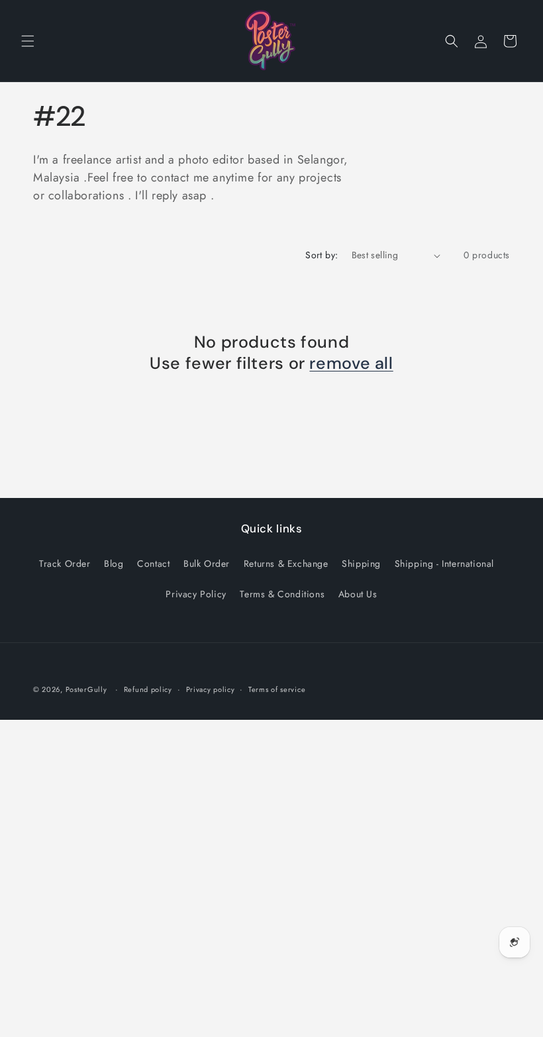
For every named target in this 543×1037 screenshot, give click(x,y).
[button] (27, 41)
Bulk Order (206, 563)
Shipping (361, 563)
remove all (351, 363)
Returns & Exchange (286, 563)
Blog (113, 563)
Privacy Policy (196, 594)
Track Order (65, 563)
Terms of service (276, 689)
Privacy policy (210, 689)
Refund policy (148, 689)
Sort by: (321, 255)
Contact (153, 563)
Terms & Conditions (282, 594)
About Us (357, 594)
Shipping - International (444, 563)
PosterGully (86, 689)
